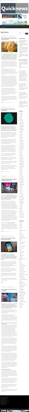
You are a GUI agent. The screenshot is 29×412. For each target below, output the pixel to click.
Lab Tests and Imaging (23, 271)
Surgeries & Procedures (23, 301)
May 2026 (21, 117)
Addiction (21, 222)
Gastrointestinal (22, 252)
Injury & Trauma (22, 268)
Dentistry (21, 233)
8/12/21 (2, 36)
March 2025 (21, 138)
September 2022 (22, 184)
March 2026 (21, 120)
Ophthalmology (22, 286)
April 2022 (21, 191)
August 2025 (21, 131)
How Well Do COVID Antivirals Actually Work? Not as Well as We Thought (23, 52)
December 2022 (22, 179)
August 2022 (21, 185)
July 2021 (21, 205)
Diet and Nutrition (22, 236)
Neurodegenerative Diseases (23, 279)
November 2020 (22, 217)
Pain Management (22, 289)
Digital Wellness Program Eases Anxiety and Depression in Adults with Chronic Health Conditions (23, 48)
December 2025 (22, 125)
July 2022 (21, 187)
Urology (21, 306)
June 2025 (21, 134)
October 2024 (21, 146)
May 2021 (21, 208)
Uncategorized (22, 304)
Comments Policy (17, 25)
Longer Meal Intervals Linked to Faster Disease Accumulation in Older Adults (23, 45)
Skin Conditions (22, 298)
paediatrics (11, 177)
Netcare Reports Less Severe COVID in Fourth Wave (8, 290)
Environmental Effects (23, 246)
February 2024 (22, 158)
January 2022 (21, 196)
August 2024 (21, 149)
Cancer (5, 35)
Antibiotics (21, 227)
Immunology (6, 106)
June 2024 (21, 152)
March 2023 (21, 175)
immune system (4, 107)
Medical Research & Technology (24, 274)
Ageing (21, 224)
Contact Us (23, 25)
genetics (4, 236)
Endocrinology (22, 243)
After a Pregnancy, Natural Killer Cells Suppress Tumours (9, 38)
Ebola (20, 240)
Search (20, 32)
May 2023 (21, 172)
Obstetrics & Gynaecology (10, 35)
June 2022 (21, 188)
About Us (2, 25)
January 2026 (21, 123)
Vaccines (21, 307)
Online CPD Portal (3, 27)
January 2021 (21, 214)
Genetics (21, 257)
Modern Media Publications (9, 25)
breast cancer (5, 36)
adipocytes (10, 142)
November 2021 (22, 199)
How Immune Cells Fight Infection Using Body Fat (8, 109)
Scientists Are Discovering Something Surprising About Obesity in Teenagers (23, 41)
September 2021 (22, 202)
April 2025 (21, 137)
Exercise (21, 249)
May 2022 (21, 190)
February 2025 (22, 140)
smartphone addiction (11, 236)
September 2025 (22, 129)
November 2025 (22, 126)
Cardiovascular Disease (23, 230)
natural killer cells (9, 36)
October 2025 (21, 128)
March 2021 (21, 211)
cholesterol (5, 177)
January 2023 (21, 178)
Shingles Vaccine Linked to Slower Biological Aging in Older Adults (23, 84)
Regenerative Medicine (23, 292)
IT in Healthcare (22, 270)
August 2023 (21, 167)
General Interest (22, 255)
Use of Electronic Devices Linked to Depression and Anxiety (8, 239)
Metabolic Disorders (22, 277)
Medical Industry (22, 273)
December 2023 (22, 161)
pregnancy (13, 36)
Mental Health (21, 276)
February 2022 (22, 194)
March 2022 (21, 193)
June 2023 (21, 170)
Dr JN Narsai (20, 92)
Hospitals (21, 262)
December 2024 (22, 143)
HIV (20, 261)
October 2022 (21, 182)
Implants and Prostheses (23, 265)
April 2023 (21, 173)
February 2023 (22, 176)
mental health (7, 236)
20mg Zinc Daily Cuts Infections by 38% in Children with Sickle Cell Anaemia (23, 55)
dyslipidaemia (8, 177)
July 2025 (21, 132)
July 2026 (21, 114)
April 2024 (21, 155)
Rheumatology (22, 295)
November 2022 (22, 181)
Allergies (21, 225)
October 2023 (21, 164)
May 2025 (21, 135)
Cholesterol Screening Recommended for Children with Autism (8, 180)
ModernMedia (8, 40)
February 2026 (22, 122)
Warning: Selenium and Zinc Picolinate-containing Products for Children (23, 93)
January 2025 (21, 141)
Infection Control (22, 267)
